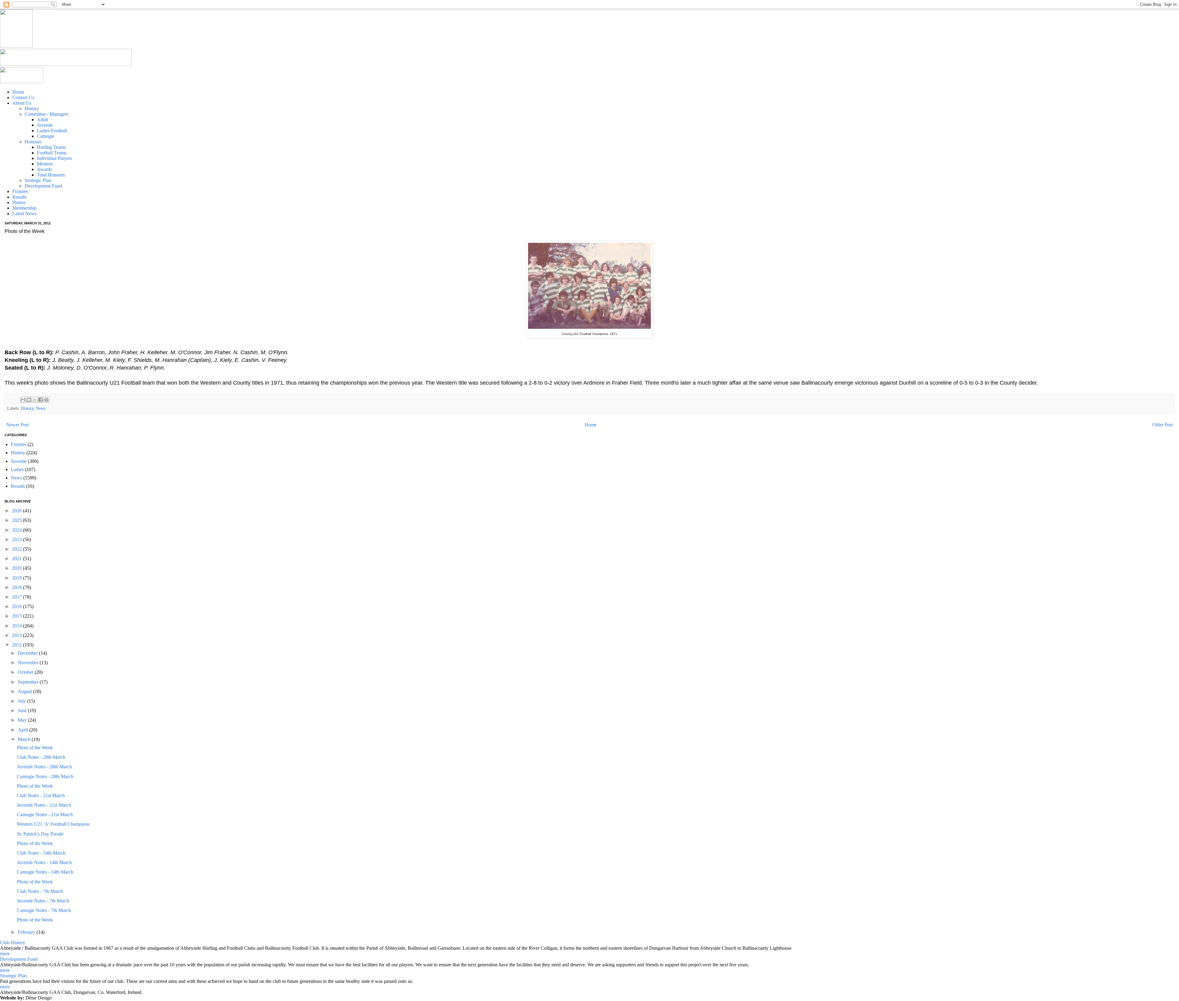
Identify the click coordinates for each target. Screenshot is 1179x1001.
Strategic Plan (13, 975)
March (25, 739)
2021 (17, 558)
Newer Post (17, 424)
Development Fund (18, 959)
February (27, 932)
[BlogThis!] (29, 400)
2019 (17, 577)
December (28, 653)
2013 (17, 635)
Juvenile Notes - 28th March (44, 766)
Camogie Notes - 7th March (44, 910)
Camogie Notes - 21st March (45, 814)
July (22, 701)
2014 (17, 625)
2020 (17, 568)
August (25, 691)
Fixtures (18, 444)
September (29, 682)
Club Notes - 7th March (40, 891)
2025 (17, 520)
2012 (17, 644)
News (40, 408)
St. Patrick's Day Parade (40, 833)
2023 (17, 539)
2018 (17, 587)
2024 (17, 530)
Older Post (1162, 424)
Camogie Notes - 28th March (45, 776)
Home (591, 424)
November (29, 662)
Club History (12, 942)
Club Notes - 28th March (41, 757)
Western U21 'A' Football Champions (53, 824)
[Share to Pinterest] (46, 400)
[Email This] (23, 400)
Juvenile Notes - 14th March (44, 862)
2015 (17, 616)
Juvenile (19, 461)
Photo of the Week (35, 747)
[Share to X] (35, 400)
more (5, 953)
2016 (17, 606)
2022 (17, 549)
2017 (17, 596)
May (23, 720)
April (23, 729)
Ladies (17, 469)
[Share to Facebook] (40, 400)
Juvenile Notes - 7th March (43, 900)
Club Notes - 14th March (41, 853)
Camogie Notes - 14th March (45, 872)
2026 (17, 510)
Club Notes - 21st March (41, 795)
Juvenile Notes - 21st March (44, 805)
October (26, 672)
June (23, 710)
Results (18, 486)
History (27, 408)
